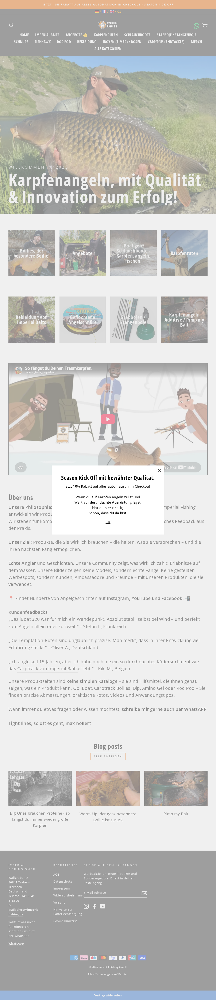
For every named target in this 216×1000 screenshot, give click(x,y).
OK (108, 522)
